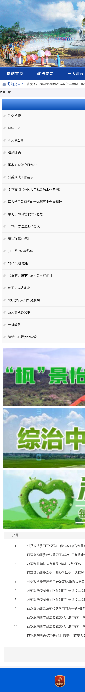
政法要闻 (45, 73)
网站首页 (15, 73)
